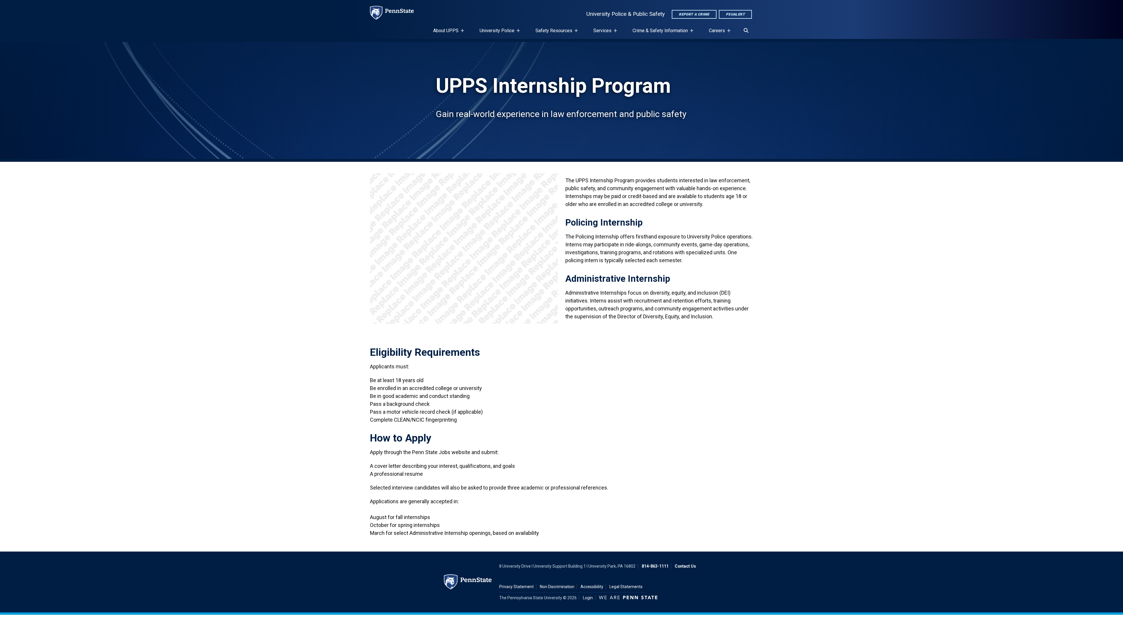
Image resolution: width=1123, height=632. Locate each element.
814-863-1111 (655, 566)
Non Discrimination (557, 586)
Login (588, 597)
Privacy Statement (516, 586)
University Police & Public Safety (625, 14)
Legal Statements (626, 586)
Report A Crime (694, 14)
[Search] (746, 31)
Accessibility (592, 586)
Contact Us (685, 566)
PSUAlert (735, 14)
